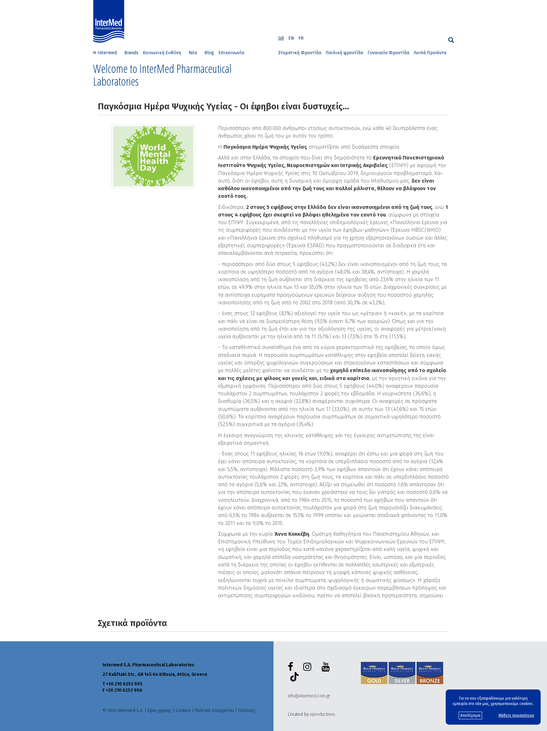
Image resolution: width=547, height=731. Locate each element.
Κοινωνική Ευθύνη (162, 52)
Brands (131, 52)
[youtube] (327, 667)
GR (281, 38)
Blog (209, 52)
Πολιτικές (247, 710)
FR (301, 38)
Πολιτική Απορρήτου (214, 710)
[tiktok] (293, 677)
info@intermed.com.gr (309, 696)
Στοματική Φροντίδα (299, 52)
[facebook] (292, 667)
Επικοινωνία (231, 52)
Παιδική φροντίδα (344, 52)
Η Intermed (105, 52)
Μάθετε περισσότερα (516, 715)
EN (291, 38)
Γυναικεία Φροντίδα (388, 52)
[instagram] (308, 667)
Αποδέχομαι (470, 715)
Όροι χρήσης (160, 710)
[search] (451, 40)
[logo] (110, 21)
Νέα (193, 52)
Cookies (183, 710)
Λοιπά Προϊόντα (430, 52)
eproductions (322, 714)
